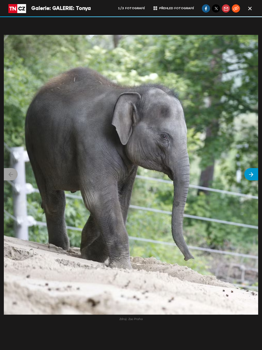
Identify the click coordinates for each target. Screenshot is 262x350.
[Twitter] (216, 8)
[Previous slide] (11, 174)
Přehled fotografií (176, 8)
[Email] (226, 8)
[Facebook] (206, 8)
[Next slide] (251, 174)
